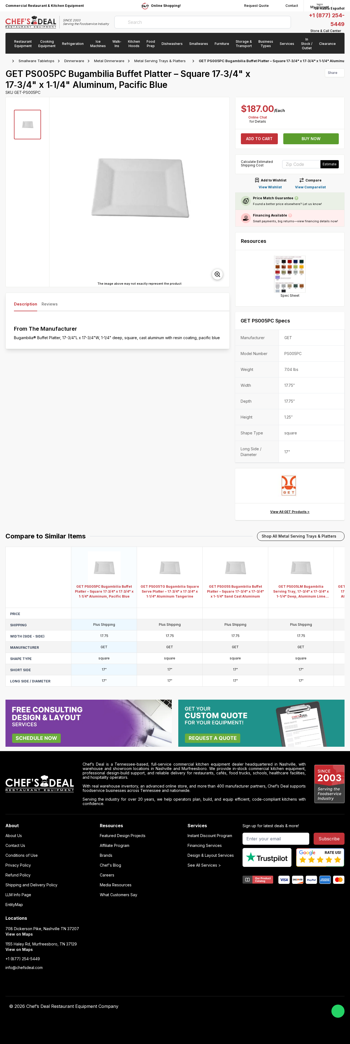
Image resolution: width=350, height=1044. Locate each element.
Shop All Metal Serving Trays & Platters (299, 536)
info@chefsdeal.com (24, 967)
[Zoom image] (217, 274)
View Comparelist (310, 187)
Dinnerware (74, 61)
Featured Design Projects (122, 836)
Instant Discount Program (210, 836)
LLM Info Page (18, 895)
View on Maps (19, 934)
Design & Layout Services (211, 855)
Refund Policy (18, 875)
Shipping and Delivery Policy (31, 885)
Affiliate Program (114, 845)
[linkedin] (266, 1006)
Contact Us (15, 845)
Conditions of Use (21, 855)
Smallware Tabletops (36, 61)
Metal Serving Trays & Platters (160, 61)
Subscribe (329, 838)
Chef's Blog (110, 865)
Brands (106, 855)
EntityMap (14, 904)
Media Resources (116, 885)
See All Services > (204, 865)
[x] (255, 1006)
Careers (107, 875)
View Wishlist (270, 187)
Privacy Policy (18, 865)
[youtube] (244, 1006)
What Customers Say (118, 895)
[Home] (8, 61)
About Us (13, 836)
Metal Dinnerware (109, 61)
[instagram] (276, 1006)
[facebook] (234, 1006)
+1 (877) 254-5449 (22, 959)
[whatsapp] (338, 1011)
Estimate (330, 164)
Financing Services (205, 845)
